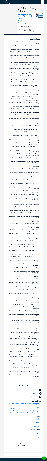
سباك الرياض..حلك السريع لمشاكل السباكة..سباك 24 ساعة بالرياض (26, 129)
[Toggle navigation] (42, 2)
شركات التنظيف (36, 420)
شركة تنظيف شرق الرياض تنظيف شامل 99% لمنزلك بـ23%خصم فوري (25, 304)
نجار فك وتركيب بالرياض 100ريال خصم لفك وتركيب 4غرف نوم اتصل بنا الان (24, 351)
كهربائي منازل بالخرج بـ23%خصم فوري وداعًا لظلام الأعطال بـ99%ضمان (25, 342)
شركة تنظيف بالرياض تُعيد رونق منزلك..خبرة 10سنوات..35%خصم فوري (25, 204)
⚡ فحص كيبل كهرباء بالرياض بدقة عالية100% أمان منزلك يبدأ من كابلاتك (25, 254)
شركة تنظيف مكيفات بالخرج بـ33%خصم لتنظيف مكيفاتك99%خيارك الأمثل (24, 244)
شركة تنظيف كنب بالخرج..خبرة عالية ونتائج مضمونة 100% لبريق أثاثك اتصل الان (23, 59)
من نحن (37, 437)
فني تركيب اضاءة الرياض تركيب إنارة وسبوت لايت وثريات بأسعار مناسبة (25, 57)
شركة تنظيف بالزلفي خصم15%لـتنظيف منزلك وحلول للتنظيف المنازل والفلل (24, 223)
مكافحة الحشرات (36, 424)
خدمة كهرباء (37, 419)
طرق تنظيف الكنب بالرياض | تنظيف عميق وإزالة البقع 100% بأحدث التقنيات (24, 96)
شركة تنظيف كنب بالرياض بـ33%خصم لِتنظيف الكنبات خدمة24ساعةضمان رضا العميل (25, 18)
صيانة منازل (37, 422)
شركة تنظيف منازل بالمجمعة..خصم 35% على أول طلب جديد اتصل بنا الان (24, 79)
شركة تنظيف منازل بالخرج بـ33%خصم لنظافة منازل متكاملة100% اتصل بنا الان (23, 336)
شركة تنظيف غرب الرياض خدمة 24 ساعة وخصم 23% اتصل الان (26, 201)
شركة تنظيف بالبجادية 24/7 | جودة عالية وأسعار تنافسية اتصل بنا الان (25, 320)
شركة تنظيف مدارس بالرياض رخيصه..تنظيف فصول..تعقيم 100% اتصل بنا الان (24, 354)
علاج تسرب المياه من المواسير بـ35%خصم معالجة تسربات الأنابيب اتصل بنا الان (24, 322)
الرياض (38, 418)
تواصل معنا (37, 434)
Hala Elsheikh (20, 25)
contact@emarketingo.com (34, 396)
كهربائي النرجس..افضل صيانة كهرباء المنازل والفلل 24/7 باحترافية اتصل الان (24, 55)
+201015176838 (36, 389)
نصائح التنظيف (36, 426)
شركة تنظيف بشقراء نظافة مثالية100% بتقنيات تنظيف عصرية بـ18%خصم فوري (23, 62)
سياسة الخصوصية (35, 435)
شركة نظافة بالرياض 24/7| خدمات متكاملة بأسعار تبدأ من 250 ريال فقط (25, 317)
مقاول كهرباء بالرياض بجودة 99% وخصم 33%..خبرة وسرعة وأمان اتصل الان (24, 210)
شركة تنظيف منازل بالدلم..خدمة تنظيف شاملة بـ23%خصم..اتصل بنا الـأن (25, 112)
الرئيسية (37, 431)
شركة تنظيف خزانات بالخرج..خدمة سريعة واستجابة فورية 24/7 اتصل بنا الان (24, 106)
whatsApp (44, 457)
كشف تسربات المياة (35, 423)
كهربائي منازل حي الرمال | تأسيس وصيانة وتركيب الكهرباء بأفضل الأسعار (25, 49)
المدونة (38, 433)
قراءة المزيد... (20, 33)
